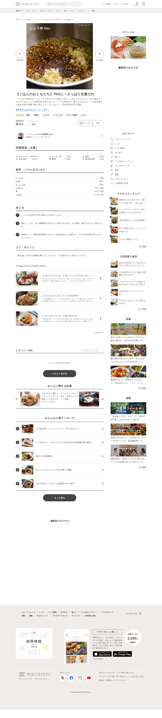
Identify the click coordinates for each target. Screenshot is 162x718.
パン (88, 11)
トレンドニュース (28, 612)
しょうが (19, 178)
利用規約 (109, 680)
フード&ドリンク (107, 612)
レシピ (41, 612)
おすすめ (125, 4)
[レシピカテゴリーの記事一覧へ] (20, 115)
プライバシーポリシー (120, 680)
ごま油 (18, 195)
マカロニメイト (42, 616)
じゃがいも (80, 11)
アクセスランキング (59, 616)
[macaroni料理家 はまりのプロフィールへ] (60, 136)
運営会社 (102, 680)
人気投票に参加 (90, 616)
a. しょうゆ (20, 185)
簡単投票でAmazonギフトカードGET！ (32, 110)
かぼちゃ (42, 11)
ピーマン (34, 11)
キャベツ (59, 11)
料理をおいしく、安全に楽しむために (132, 676)
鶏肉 (93, 11)
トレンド (116, 4)
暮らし (74, 612)
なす (27, 11)
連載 (30, 616)
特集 (23, 616)
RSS (117, 676)
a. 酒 (18, 181)
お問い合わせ (129, 673)
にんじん (72, 11)
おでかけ (64, 612)
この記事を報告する (98, 332)
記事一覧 (102, 673)
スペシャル (76, 616)
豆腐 (65, 11)
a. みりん (19, 188)
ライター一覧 (110, 673)
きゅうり (50, 11)
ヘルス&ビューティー (89, 612)
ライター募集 (120, 673)
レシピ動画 (106, 4)
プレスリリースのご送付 (107, 676)
